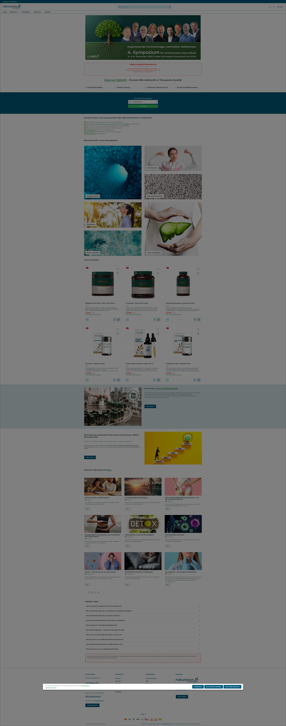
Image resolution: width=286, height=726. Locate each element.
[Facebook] (141, 714)
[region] (143, 37)
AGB (147, 681)
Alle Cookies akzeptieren (232, 686)
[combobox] (143, 7)
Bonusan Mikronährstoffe (167, 388)
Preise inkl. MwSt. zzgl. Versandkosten (93, 314)
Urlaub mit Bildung (90, 131)
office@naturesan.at (93, 696)
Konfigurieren (198, 686)
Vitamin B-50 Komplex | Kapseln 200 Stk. (180, 303)
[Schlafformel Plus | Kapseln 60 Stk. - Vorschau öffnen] (198, 333)
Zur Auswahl (143, 106)
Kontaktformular (98, 700)
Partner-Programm (90, 133)
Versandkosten (167, 723)
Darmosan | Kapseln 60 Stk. (95, 363)
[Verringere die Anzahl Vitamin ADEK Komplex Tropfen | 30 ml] (127, 380)
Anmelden (5, 1)
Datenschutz (48, 687)
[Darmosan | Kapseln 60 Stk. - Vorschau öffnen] (118, 333)
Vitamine (98, 124)
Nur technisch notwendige (213, 686)
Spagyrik (126, 124)
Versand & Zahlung (151, 678)
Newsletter (118, 691)
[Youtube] (143, 714)
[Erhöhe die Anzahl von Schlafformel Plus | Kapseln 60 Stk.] (194, 380)
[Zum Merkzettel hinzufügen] (118, 269)
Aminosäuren (111, 124)
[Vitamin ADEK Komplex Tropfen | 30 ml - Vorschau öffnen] (158, 333)
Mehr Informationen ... (85, 685)
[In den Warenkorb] (118, 319)
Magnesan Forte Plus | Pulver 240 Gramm (100, 303)
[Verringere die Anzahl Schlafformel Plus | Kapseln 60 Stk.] (167, 380)
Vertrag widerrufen (92, 705)
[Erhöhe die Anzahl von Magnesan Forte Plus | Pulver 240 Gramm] (114, 319)
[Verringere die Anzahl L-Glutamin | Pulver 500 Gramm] (127, 319)
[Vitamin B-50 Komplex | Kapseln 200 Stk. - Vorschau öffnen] (198, 273)
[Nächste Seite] (95, 592)
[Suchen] (169, 7)
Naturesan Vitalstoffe (115, 80)
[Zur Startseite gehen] (12, 6)
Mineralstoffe (104, 124)
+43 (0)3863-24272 (92, 683)
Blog (109, 470)
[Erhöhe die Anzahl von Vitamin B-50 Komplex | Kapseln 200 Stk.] (194, 319)
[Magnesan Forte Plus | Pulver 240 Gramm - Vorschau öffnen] (118, 273)
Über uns (118, 678)
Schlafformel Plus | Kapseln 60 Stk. (178, 363)
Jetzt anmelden (182, 696)
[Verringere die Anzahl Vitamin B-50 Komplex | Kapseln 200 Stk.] (167, 319)
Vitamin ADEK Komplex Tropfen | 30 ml (139, 363)
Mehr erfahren (150, 406)
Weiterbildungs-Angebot (92, 129)
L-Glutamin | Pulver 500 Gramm (137, 303)
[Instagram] (145, 714)
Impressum (54, 687)
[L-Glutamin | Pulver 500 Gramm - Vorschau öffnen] (158, 273)
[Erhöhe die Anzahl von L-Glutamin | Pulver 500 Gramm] (154, 319)
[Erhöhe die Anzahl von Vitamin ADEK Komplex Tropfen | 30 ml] (154, 380)
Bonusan (118, 681)
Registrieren (14, 1)
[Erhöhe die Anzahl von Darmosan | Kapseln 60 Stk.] (114, 380)
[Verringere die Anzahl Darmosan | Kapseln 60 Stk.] (87, 380)
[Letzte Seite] (98, 592)
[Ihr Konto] (274, 7)
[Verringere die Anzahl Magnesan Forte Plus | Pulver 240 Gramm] (87, 319)
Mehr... (87, 508)
